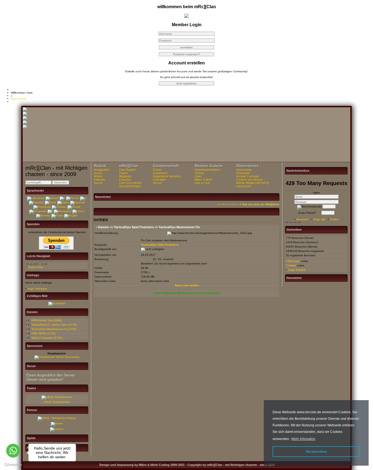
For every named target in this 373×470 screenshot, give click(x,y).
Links (198, 176)
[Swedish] (36, 202)
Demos (199, 173)
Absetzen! (302, 219)
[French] (72, 198)
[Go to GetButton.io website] (13, 464)
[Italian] (63, 202)
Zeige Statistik (297, 269)
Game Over (35, 267)
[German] (43, 215)
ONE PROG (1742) (43, 333)
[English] (71, 215)
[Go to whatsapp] (13, 450)
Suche (98, 183)
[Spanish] (77, 202)
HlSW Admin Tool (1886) (46, 320)
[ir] (62, 198)
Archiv (98, 173)
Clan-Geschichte (130, 183)
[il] (50, 211)
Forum (157, 169)
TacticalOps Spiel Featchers (134, 227)
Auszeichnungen (130, 186)
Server (157, 183)
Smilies (334, 219)
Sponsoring (243, 169)
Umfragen (159, 179)
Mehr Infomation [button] (303, 439)
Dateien (103, 227)
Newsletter (243, 173)
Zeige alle (319, 219)
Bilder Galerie (203, 179)
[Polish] (57, 215)
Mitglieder (125, 176)
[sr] (83, 198)
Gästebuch (160, 173)
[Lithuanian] (36, 198)
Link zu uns (202, 183)
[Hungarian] (38, 211)
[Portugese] (42, 206)
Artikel (98, 176)
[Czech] (78, 211)
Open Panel (18, 98)
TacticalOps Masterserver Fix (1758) (53, 329)
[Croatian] (59, 206)
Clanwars (125, 179)
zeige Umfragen (37, 288)
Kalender (100, 179)
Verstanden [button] (316, 451)
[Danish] (52, 198)
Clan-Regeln (127, 169)
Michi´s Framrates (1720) (46, 337)
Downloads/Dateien (207, 169)
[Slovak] (73, 206)
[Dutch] (51, 202)
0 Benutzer (293, 261)
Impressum (243, 186)
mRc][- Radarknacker (57, 401)
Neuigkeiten (101, 169)
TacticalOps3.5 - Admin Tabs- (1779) (54, 324)
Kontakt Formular (247, 176)
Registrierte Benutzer (167, 176)
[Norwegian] (63, 211)
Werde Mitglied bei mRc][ (252, 183)
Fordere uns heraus (249, 179)
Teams (123, 173)
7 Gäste (291, 265)
